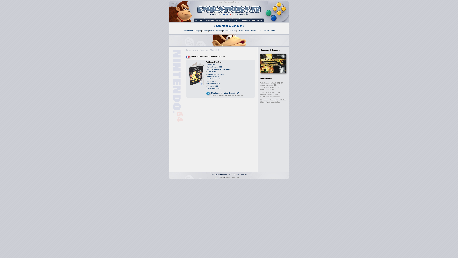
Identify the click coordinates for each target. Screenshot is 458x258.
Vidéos (205, 31)
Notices (219, 31)
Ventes (253, 31)
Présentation (188, 31)
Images (198, 31)
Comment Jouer (229, 31)
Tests (247, 31)
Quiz (259, 31)
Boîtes (211, 31)
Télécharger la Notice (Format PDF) (225, 93)
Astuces (240, 31)
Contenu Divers (269, 31)
